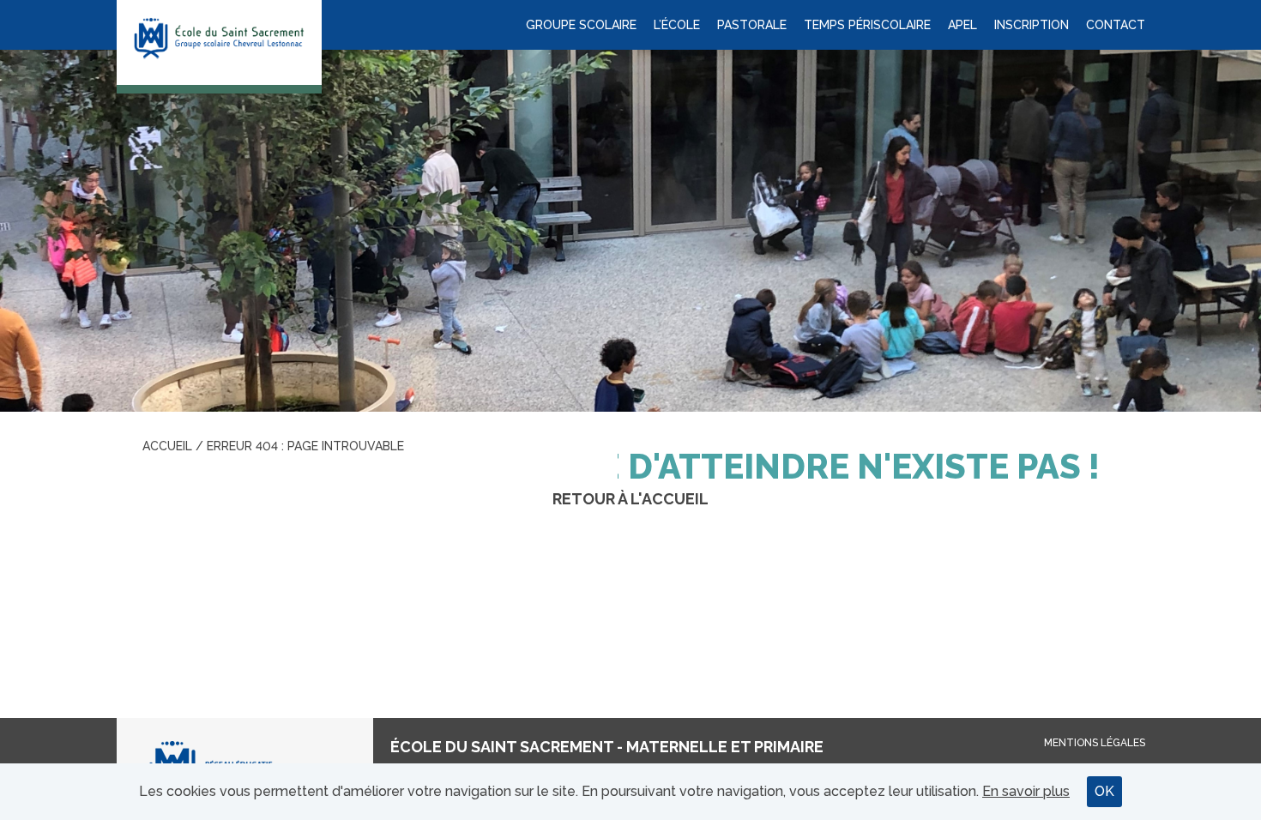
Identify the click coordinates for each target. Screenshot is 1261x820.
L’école (677, 25)
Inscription (1031, 25)
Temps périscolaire (867, 25)
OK (1104, 791)
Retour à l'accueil (630, 499)
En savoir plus (1026, 791)
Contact (1115, 25)
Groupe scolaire (581, 25)
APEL (962, 25)
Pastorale (752, 25)
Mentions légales (1094, 743)
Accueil (167, 446)
